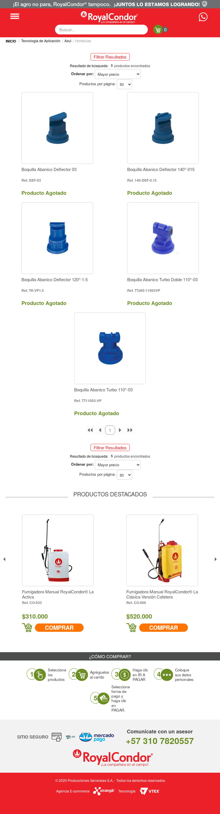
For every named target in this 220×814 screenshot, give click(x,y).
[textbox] (101, 29)
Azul (67, 40)
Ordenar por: (82, 73)
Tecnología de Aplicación (40, 40)
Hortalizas (83, 40)
